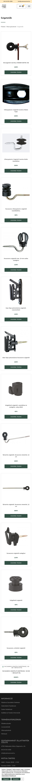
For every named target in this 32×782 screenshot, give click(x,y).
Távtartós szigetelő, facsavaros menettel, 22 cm (16, 456)
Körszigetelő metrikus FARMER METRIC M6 (16, 63)
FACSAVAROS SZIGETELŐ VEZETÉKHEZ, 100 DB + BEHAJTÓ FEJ (16, 672)
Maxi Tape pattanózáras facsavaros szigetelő (16, 357)
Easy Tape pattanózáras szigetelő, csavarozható (16, 309)
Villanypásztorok (11, 27)
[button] (29, 6)
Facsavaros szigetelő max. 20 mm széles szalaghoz (16, 259)
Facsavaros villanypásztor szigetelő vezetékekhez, (16, 210)
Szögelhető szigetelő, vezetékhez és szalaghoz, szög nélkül (16, 406)
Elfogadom (6, 779)
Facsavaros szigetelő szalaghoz (16, 553)
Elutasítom (16, 779)
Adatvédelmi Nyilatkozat (9, 776)
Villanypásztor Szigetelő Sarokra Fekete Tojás (16, 110)
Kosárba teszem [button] (16, 72)
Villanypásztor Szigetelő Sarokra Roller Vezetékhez (16, 160)
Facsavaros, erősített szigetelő (16, 648)
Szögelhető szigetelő (16, 600)
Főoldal (3, 27)
